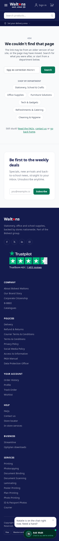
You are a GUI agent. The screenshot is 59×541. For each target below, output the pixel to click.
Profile (7, 384)
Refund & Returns (14, 329)
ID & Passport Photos (15, 502)
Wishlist (8, 394)
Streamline (10, 442)
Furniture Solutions (41, 94)
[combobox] (29, 16)
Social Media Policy (14, 348)
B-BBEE (8, 303)
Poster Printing (12, 487)
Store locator (11, 420)
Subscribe (41, 191)
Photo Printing (12, 497)
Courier (8, 507)
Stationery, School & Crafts (29, 87)
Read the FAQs (26, 128)
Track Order (10, 389)
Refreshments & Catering (29, 109)
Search (48, 69)
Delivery (8, 324)
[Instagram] (29, 242)
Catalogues (10, 308)
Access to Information (16, 353)
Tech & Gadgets (29, 102)
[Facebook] (7, 242)
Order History (11, 380)
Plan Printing (11, 492)
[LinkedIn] (22, 242)
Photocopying (11, 468)
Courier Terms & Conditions (19, 334)
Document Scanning (15, 478)
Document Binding (14, 473)
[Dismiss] (53, 520)
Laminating (10, 483)
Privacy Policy (11, 343)
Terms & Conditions (14, 339)
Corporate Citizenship (16, 298)
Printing (8, 463)
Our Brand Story (13, 293)
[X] (14, 242)
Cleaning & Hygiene (29, 117)
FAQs (7, 411)
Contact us (10, 415)
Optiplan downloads (15, 447)
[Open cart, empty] (52, 5)
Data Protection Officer (16, 363)
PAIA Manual (11, 358)
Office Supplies (15, 94)
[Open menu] (6, 5)
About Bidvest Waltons (16, 288)
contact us (41, 128)
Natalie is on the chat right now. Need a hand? (31, 522)
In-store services (13, 425)
